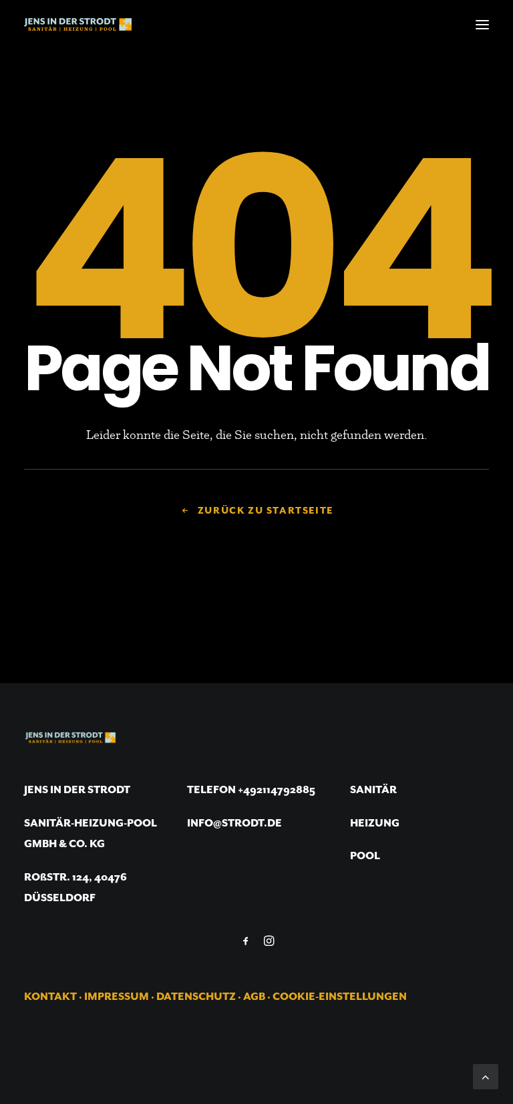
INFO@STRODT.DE (234, 824)
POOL (365, 857)
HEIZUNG (374, 824)
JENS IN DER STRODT (77, 790)
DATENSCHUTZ (196, 997)
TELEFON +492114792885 (251, 790)
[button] (482, 24)
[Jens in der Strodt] (78, 24)
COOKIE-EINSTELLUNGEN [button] (340, 997)
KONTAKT (50, 997)
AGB (254, 997)
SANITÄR (373, 790)
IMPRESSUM (116, 997)
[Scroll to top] (485, 1075)
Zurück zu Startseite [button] (265, 511)
